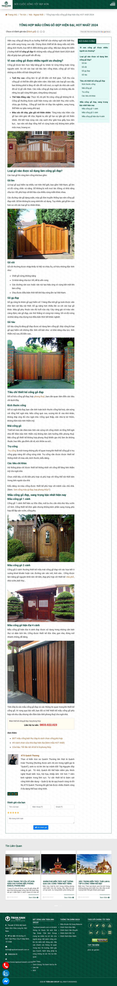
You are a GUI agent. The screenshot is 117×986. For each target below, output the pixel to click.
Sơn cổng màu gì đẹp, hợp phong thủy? (31, 489)
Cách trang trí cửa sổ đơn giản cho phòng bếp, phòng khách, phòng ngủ (20, 883)
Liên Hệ (35, 968)
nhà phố (70, 577)
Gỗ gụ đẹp (86, 71)
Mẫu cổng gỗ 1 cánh (90, 109)
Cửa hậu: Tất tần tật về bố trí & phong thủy (31, 747)
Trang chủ (12, 14)
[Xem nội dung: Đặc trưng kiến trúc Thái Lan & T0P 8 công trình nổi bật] (94, 864)
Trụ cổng (12, 450)
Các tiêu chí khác (89, 96)
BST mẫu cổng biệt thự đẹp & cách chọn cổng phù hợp (37, 738)
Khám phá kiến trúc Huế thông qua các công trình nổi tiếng (58, 882)
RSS (34, 971)
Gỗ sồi (84, 67)
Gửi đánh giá (42, 827)
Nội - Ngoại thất (36, 14)
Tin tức (23, 14)
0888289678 (12, 954)
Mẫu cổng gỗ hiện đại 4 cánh (93, 116)
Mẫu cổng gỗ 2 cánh (90, 112)
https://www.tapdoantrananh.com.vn (19, 962)
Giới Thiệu (36, 962)
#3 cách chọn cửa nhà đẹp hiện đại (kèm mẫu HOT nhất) (38, 743)
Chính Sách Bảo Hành (68, 936)
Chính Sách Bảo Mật (67, 927)
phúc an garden (93, 950)
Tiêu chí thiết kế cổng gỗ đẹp (92, 81)
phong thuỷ (39, 396)
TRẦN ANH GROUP (52, 982)
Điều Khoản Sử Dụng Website (71, 924)
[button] (56, 905)
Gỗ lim (84, 63)
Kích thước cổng (88, 84)
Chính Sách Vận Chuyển (69, 930)
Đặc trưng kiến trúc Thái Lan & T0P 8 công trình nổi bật (93, 882)
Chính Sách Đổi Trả (67, 933)
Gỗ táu (84, 75)
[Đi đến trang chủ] (6, 4)
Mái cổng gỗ (87, 88)
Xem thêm (33, 897)
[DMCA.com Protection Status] (99, 940)
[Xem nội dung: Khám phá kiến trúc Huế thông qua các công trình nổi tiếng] (58, 864)
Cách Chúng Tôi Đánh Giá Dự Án (45, 965)
